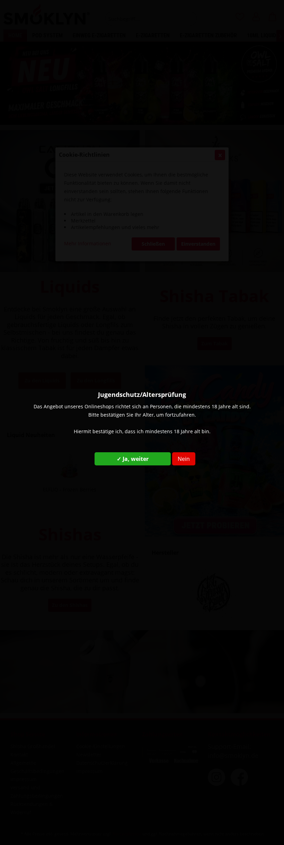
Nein (184, 459)
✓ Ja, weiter (133, 459)
